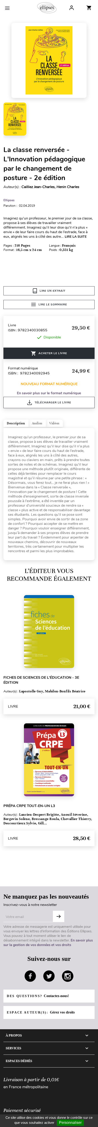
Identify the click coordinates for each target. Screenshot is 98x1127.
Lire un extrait (52, 291)
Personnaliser (70, 1122)
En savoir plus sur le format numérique (49, 393)
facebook (30, 976)
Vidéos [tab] (54, 423)
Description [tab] (16, 423)
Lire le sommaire (53, 304)
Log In (71, 7)
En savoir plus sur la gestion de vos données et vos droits (48, 942)
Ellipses (9, 200)
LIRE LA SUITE (76, 237)
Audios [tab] (37, 423)
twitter (49, 976)
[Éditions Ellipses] (47, 7)
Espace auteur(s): (41, 1012)
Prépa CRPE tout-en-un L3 (29, 805)
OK (58, 916)
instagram (67, 976)
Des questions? (38, 996)
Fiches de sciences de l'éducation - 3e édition (41, 680)
